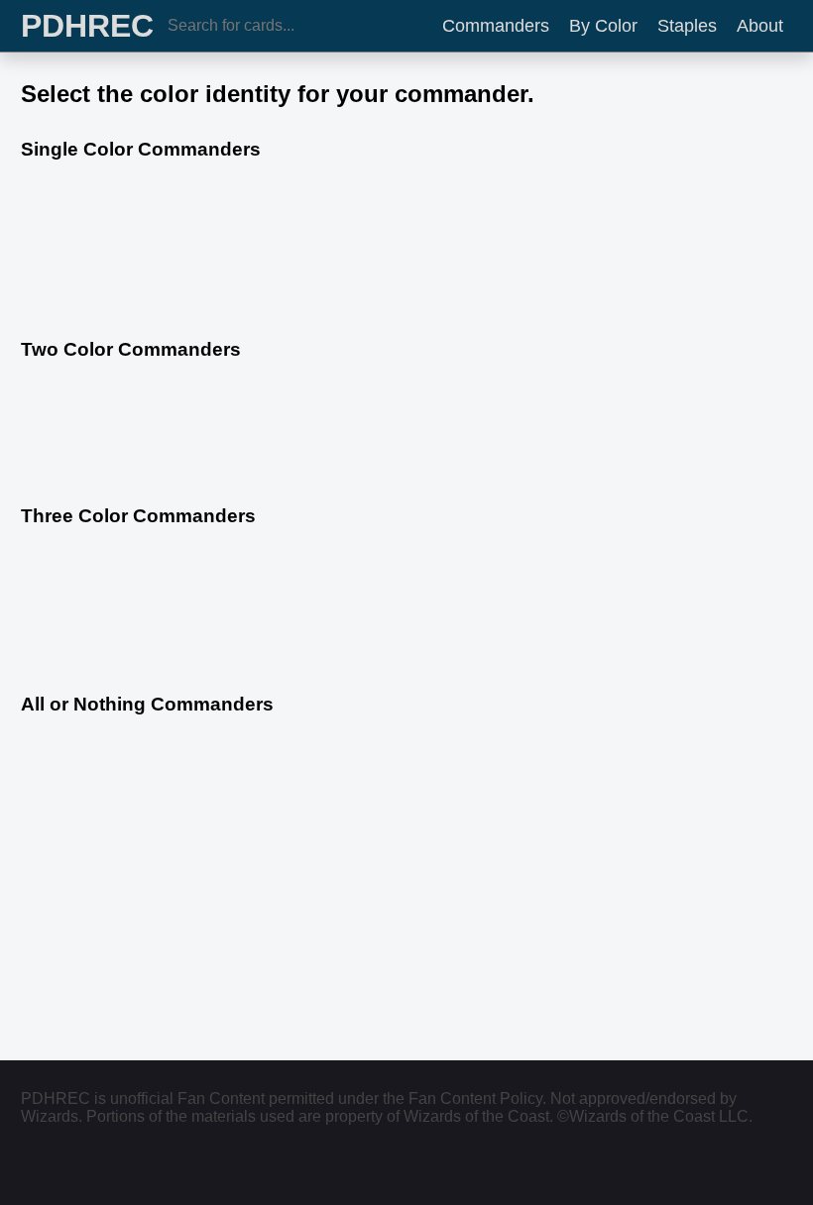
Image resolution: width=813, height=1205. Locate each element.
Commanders (495, 26)
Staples (687, 26)
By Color (603, 26)
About (760, 26)
